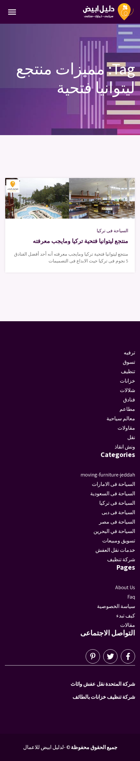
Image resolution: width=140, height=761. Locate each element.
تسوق (129, 362)
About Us (125, 587)
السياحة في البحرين (114, 531)
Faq (131, 596)
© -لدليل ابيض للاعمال (46, 747)
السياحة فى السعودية (112, 493)
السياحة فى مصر (117, 521)
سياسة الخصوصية (116, 606)
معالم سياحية (120, 418)
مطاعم (127, 409)
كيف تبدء (125, 615)
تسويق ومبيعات (118, 540)
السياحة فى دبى (118, 512)
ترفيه (129, 352)
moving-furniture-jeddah (107, 474)
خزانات (127, 380)
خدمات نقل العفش (115, 550)
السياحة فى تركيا (112, 231)
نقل (131, 437)
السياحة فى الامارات (113, 484)
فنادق (129, 399)
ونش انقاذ (125, 446)
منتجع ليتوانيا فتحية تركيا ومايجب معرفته (80, 241)
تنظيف (128, 371)
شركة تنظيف (121, 559)
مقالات (127, 625)
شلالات (127, 390)
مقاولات (126, 428)
